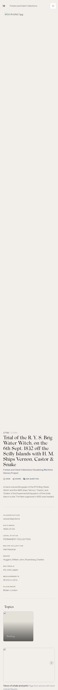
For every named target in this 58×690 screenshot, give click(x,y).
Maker (6, 556)
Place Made (9, 587)
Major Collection (13, 546)
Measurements (11, 576)
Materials (8, 566)
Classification (11, 515)
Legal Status (10, 536)
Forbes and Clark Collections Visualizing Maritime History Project (28, 471)
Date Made (8, 525)
